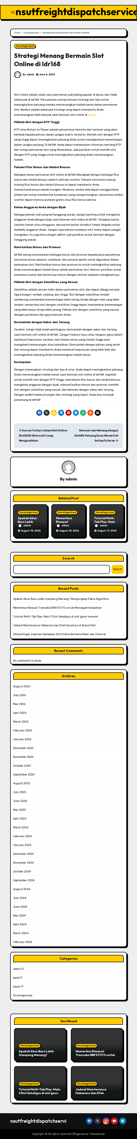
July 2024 (19, 898)
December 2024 (23, 853)
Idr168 (92, 114)
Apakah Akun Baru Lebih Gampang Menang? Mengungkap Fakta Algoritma (61, 599)
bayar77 (18, 986)
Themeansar (97, 1134)
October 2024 (22, 871)
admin (30, 74)
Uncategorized (25, 46)
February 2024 (22, 942)
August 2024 (21, 889)
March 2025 (20, 827)
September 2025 (24, 774)
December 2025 (23, 748)
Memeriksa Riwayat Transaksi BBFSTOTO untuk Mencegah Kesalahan (57, 607)
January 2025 (22, 845)
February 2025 (22, 836)
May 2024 (19, 915)
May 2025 (19, 809)
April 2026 (20, 712)
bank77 (17, 977)
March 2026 (21, 721)
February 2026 (22, 730)
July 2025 (19, 792)
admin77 (18, 969)
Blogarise (79, 1134)
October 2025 (22, 765)
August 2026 (21, 686)
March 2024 (21, 933)
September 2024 (24, 880)
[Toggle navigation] (13, 12)
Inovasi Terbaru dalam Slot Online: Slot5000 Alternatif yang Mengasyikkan (43, 435)
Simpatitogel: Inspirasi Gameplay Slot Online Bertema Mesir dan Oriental (59, 634)
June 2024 (20, 906)
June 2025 (20, 801)
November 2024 (23, 862)
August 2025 (21, 783)
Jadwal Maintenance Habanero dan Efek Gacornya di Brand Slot (54, 625)
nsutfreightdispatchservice (41, 1121)
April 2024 (20, 924)
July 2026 (19, 695)
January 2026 (22, 739)
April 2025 (19, 818)
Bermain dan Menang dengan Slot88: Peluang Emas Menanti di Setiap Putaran (96, 435)
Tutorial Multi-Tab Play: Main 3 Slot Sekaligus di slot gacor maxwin (55, 616)
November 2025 (23, 757)
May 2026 (19, 704)
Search (68, 558)
